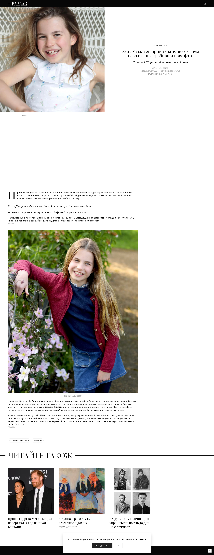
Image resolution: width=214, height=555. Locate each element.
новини (37, 445)
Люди (166, 45)
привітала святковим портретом (84, 225)
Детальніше (140, 539)
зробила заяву (93, 406)
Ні (118, 546)
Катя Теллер (164, 68)
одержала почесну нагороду (65, 420)
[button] (210, 551)
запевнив (69, 415)
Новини (156, 45)
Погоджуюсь (102, 546)
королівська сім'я (19, 445)
